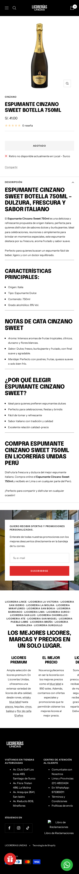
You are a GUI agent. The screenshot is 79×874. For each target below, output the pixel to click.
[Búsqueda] (14, 8)
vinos (28, 706)
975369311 (58, 792)
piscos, (9, 706)
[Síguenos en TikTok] (27, 828)
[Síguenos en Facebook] (9, 828)
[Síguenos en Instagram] (18, 828)
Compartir (11, 167)
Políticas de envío (62, 805)
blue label (55, 683)
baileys (10, 711)
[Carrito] (72, 8)
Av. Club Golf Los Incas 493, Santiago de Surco (24, 774)
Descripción (13, 182)
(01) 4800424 (60, 783)
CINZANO (11, 96)
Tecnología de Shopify (44, 845)
